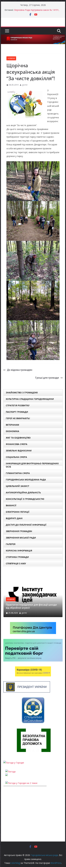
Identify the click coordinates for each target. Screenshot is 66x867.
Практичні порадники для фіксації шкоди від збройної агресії (31, 606)
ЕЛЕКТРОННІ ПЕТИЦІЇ (17, 511)
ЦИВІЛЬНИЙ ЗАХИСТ (17, 486)
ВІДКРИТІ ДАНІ (14, 518)
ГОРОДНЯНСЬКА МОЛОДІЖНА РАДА (26, 479)
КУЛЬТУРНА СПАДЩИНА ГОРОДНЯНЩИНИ (30, 398)
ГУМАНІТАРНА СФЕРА (18, 473)
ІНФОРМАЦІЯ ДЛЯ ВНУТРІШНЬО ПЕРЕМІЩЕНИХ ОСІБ (32, 465)
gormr (25, 85)
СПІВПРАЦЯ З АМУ (16, 563)
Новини (11, 58)
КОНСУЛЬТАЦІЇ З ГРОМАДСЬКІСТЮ (25, 498)
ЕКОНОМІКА (12, 431)
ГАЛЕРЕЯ (10, 544)
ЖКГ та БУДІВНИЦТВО (18, 437)
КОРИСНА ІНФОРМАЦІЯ (19, 550)
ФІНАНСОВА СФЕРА (16, 444)
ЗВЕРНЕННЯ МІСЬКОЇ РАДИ (21, 537)
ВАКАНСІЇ (11, 505)
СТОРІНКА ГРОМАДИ (17, 557)
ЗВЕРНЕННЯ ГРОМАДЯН (19, 531)
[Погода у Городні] (13, 762)
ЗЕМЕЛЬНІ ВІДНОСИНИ (19, 450)
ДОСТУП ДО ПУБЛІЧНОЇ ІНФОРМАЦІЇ (26, 524)
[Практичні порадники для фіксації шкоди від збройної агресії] (32, 573)
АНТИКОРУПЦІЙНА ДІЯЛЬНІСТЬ (23, 492)
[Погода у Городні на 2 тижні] (21, 783)
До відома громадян (19, 370)
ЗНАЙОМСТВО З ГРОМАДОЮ (22, 392)
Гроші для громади (47, 377)
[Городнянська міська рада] (33, 36)
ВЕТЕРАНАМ (12, 424)
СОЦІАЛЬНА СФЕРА (16, 457)
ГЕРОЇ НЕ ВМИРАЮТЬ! (18, 418)
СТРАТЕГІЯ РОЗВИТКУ (17, 405)
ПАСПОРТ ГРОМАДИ (17, 411)
